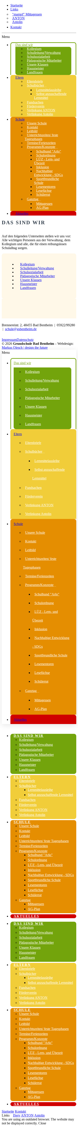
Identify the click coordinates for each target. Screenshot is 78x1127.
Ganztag (25, 900)
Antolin (17, 22)
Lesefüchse (35, 890)
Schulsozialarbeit (31, 272)
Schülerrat (35, 895)
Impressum (9, 340)
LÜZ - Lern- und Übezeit (45, 865)
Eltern (22, 777)
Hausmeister (28, 284)
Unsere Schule (29, 826)
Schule (22, 822)
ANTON (18, 18)
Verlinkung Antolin (32, 815)
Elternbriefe (27, 781)
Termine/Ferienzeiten (33, 846)
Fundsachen (27, 800)
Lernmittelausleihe (40, 790)
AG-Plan (34, 909)
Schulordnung (37, 860)
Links (14, 9)
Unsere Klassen (31, 280)
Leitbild (24, 836)
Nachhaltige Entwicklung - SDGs (51, 875)
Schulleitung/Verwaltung (37, 268)
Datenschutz (25, 340)
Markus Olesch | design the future (25, 347)
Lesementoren (37, 885)
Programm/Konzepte (33, 851)
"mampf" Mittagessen (27, 14)
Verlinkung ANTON (33, 810)
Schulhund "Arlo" (40, 855)
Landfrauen (28, 288)
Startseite (16, 5)
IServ (16, 1115)
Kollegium (27, 264)
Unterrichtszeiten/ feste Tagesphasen (44, 841)
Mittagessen (36, 904)
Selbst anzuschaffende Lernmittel (50, 795)
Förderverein (28, 805)
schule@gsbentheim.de (21, 329)
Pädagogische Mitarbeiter (37, 276)
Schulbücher (27, 786)
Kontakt (15, 27)
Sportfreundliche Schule (44, 880)
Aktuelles (26, 916)
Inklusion (34, 870)
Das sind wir (29, 736)
